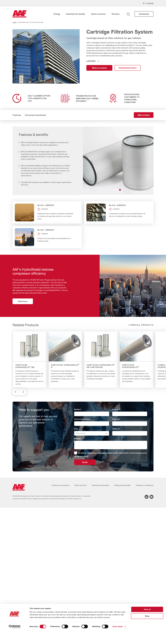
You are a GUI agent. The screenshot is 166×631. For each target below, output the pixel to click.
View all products (141, 325)
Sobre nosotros (98, 14)
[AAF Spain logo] (20, 14)
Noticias (115, 14)
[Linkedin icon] (146, 497)
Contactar (144, 14)
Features (17, 115)
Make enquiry (144, 115)
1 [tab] (44, 81)
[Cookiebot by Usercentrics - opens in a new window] (15, 626)
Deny (147, 616)
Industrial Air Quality (75, 14)
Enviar (85, 462)
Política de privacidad (96, 453)
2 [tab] (48, 81)
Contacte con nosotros (60, 485)
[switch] (65, 626)
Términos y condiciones (144, 485)
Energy (57, 14)
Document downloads (35, 115)
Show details (117, 626)
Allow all (147, 609)
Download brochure (128, 68)
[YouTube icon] (151, 497)
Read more (23, 301)
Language (149, 3)
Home (14, 22)
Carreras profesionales (100, 485)
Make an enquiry (99, 68)
